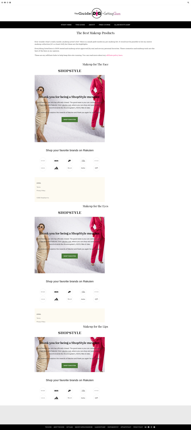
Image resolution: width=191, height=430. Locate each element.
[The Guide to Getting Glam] (95, 13)
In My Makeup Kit (113, 427)
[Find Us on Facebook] (5, 2)
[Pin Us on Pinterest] (10, 2)
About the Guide (59, 427)
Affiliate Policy (126, 427)
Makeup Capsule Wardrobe (83, 427)
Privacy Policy (138, 427)
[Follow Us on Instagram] (7, 2)
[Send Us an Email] (2, 2)
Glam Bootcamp (122, 25)
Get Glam (69, 427)
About (92, 25)
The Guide (80, 25)
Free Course (104, 25)
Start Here (66, 25)
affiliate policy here (114, 55)
